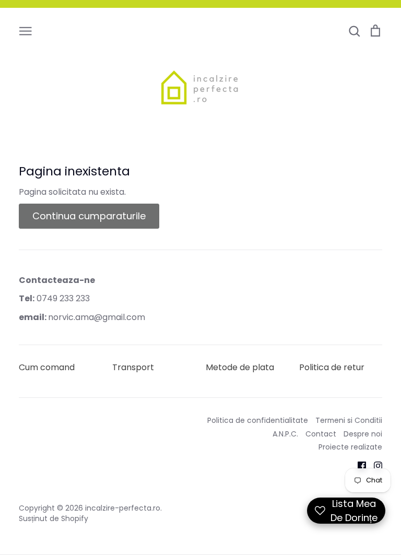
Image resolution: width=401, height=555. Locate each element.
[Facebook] (358, 465)
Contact (320, 434)
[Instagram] (374, 465)
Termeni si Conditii (348, 420)
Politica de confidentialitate (257, 420)
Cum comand (47, 367)
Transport (133, 367)
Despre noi (363, 434)
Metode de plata (240, 367)
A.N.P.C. (285, 434)
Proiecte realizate (350, 447)
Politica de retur (331, 367)
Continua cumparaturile (89, 215)
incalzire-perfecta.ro (122, 508)
